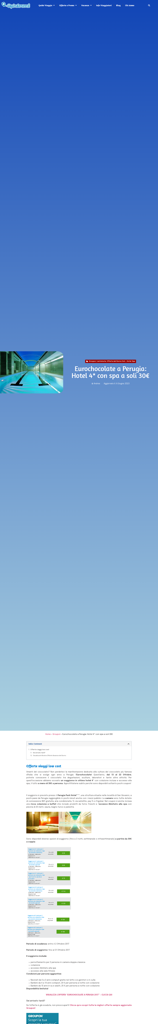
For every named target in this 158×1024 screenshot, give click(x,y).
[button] (149, 5)
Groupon (92, 361)
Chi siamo (129, 5)
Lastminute (101, 361)
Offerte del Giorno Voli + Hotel (119, 361)
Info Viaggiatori (104, 5)
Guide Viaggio (45, 5)
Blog (118, 5)
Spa (133, 361)
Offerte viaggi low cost (39, 750)
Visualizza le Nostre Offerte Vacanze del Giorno (49, 755)
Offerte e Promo (66, 5)
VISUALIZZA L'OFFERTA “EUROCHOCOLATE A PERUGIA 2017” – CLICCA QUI (79, 995)
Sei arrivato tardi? (39, 753)
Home (48, 734)
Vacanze (85, 5)
